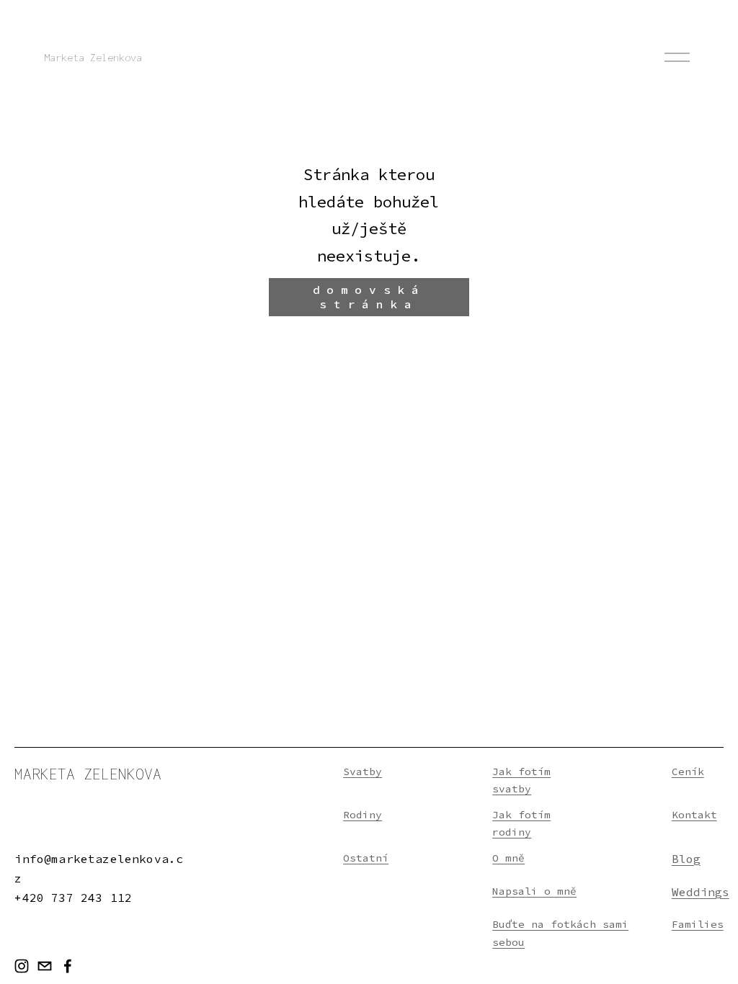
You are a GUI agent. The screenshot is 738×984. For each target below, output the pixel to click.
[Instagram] (21, 966)
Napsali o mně (534, 891)
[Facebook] (68, 966)
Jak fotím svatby (521, 780)
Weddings (700, 892)
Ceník (688, 771)
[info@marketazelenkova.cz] (44, 966)
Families (698, 924)
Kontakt (694, 814)
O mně (508, 857)
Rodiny (362, 814)
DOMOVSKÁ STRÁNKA (369, 296)
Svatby (362, 771)
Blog (686, 858)
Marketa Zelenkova (93, 57)
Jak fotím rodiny (521, 823)
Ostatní (365, 857)
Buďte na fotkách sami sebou (560, 933)
